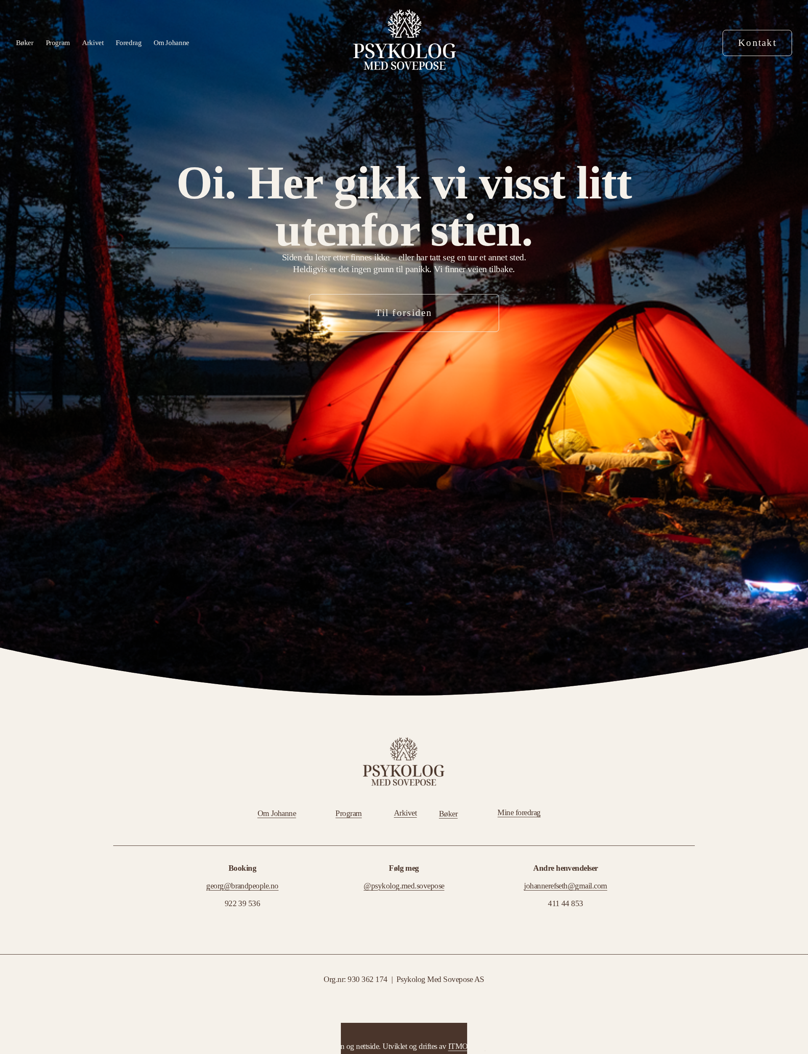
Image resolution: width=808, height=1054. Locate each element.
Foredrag (128, 43)
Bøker (24, 43)
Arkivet (93, 43)
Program (58, 43)
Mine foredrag (518, 812)
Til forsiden (403, 313)
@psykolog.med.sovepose (404, 885)
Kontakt (757, 42)
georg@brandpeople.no (242, 885)
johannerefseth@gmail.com (565, 885)
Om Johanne (171, 43)
